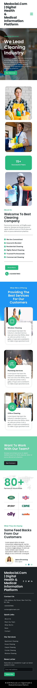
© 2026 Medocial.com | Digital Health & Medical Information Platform (18, 684)
